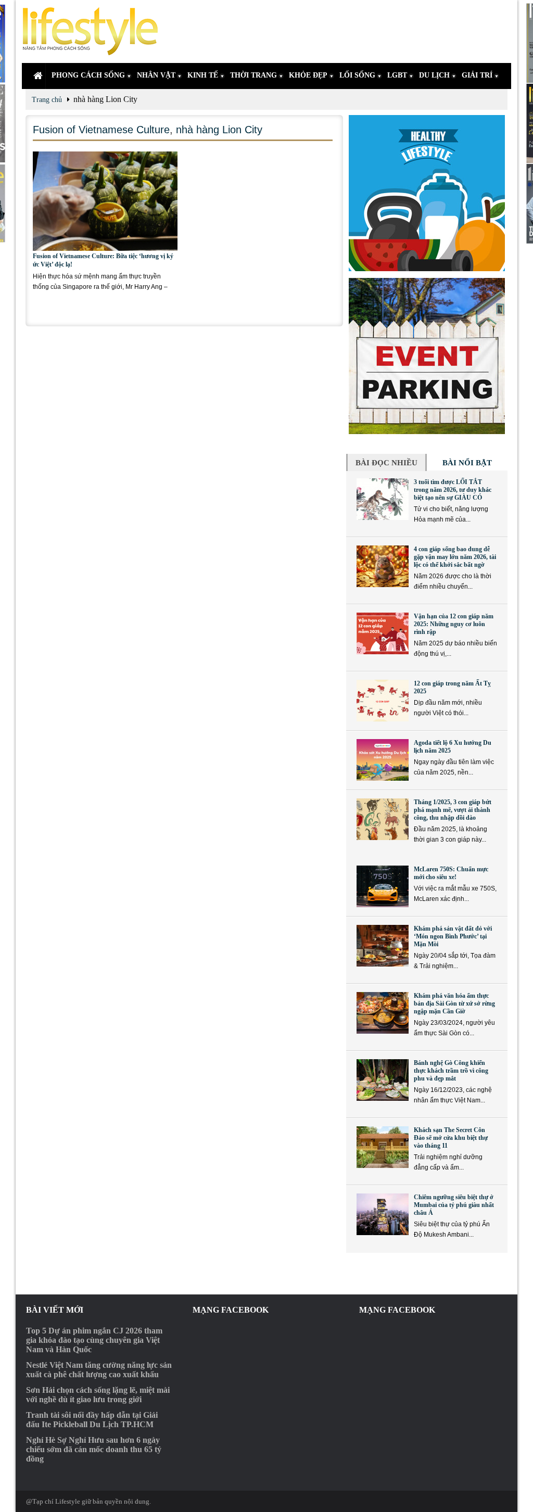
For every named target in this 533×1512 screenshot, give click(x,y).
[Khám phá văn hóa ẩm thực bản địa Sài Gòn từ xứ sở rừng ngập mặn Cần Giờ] (383, 1013)
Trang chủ (47, 100)
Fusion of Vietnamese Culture (101, 129)
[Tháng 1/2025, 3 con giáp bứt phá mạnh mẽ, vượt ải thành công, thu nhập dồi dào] (383, 819)
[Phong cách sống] (95, 31)
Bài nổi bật (467, 463)
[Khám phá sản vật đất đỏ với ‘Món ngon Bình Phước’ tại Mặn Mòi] (383, 946)
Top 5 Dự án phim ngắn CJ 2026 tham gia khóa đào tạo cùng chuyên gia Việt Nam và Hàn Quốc (94, 1340)
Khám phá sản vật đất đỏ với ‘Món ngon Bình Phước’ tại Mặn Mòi (453, 936)
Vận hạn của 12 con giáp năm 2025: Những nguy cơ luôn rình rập (453, 624)
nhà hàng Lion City (219, 129)
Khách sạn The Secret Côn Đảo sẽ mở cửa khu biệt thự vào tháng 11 (451, 1137)
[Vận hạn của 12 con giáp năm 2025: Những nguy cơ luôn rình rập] (383, 633)
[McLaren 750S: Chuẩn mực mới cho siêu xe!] (383, 886)
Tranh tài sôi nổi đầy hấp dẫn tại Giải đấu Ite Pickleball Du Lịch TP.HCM (92, 1420)
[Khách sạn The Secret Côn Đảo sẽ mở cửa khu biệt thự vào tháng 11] (383, 1147)
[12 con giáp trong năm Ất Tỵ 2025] (383, 700)
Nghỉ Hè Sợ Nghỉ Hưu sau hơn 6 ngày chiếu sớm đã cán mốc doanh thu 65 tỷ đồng (93, 1449)
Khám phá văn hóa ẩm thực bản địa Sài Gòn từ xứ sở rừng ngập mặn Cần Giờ (454, 1003)
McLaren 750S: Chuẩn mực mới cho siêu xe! (451, 873)
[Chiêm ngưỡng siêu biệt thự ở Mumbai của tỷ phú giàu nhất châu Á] (383, 1214)
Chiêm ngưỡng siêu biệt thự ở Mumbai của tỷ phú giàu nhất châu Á (454, 1204)
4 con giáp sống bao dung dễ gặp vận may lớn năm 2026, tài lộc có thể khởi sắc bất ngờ (455, 556)
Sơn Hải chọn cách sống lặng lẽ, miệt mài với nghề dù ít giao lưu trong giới (98, 1395)
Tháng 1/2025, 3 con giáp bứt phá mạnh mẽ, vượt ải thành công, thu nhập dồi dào (452, 809)
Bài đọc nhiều (386, 463)
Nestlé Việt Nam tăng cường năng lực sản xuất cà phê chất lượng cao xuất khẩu (99, 1370)
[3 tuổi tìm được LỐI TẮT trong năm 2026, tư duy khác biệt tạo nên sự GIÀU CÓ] (383, 499)
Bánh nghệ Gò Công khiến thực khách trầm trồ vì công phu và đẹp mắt (451, 1070)
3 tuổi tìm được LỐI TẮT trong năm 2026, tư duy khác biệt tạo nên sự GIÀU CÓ (452, 489)
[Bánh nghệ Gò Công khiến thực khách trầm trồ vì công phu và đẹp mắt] (383, 1080)
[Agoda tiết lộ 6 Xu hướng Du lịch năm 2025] (383, 760)
